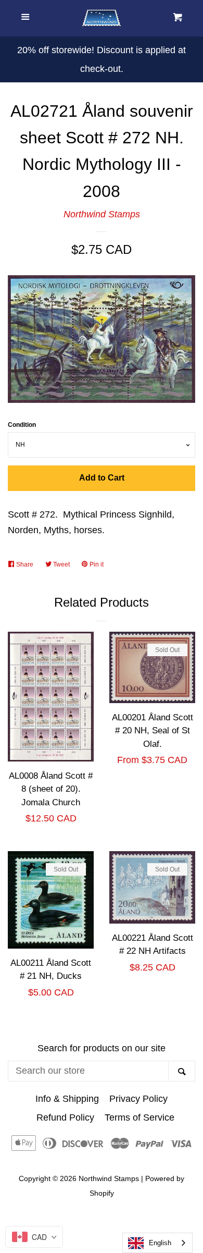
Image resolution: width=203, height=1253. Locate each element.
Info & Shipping (67, 1099)
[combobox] (157, 1243)
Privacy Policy (138, 1099)
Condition (22, 424)
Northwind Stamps (102, 214)
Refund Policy (65, 1117)
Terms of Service (139, 1117)
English (160, 1243)
